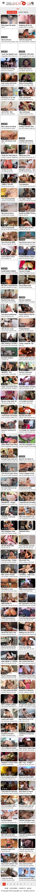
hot (5, 316)
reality (31, 128)
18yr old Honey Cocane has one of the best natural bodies (27, 112)
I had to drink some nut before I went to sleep (27, 358)
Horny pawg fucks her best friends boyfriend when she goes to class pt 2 (9, 777)
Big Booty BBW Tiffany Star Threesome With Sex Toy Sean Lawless (27, 213)
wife (4, 518)
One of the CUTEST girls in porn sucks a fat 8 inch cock (26, 864)
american (31, 865)
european (14, 475)
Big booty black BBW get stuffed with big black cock (26, 777)
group (29, 142)
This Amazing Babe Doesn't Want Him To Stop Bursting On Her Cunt (8, 199)
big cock (14, 56)
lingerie (30, 171)
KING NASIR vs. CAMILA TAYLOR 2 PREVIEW (7, 603)
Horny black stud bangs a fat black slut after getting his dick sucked (26, 285)
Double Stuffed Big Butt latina (8, 69)
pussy (23, 41)
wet (2, 99)
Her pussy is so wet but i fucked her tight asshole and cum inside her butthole (8, 98)
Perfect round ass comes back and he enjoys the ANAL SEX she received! (26, 372)
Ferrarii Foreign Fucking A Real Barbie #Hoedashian (26, 271)
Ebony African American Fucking (7, 40)
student (31, 27)
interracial (28, 374)
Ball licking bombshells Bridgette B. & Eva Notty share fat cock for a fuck (27, 676)
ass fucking (27, 85)
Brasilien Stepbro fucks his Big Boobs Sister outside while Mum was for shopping (8, 358)
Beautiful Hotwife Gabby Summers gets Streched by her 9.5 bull (9, 734)
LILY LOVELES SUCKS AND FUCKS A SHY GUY (8, 748)
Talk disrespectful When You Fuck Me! (26, 40)
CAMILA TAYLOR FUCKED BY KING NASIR (7, 184)
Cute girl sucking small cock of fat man (27, 835)
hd (4, 27)
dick (25, 27)
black (23, 157)
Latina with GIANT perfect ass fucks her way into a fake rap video (9, 719)
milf (5, 41)
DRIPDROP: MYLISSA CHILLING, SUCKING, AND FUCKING (26, 54)
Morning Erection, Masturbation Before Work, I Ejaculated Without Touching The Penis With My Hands (9, 213)
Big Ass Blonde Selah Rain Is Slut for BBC (8, 676)
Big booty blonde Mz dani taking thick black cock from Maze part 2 (9, 647)
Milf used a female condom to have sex (8, 575)
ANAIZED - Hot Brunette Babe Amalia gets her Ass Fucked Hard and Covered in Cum (8, 372)
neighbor (21, 302)
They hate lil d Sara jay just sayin (9, 791)
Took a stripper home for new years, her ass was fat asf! (27, 473)
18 (28, 27)
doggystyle (4, 56)
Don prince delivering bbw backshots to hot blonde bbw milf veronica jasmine (9, 314)
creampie (32, 41)
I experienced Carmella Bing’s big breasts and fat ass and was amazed (27, 502)
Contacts (22, 888)
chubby (21, 461)
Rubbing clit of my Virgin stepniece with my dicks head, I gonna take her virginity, (27, 25)
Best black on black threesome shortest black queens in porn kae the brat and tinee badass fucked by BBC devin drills (27, 791)
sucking (21, 836)
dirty (29, 750)
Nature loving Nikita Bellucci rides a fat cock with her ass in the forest (26, 83)
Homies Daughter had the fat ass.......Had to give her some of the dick (26, 820)
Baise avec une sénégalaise (24, 155)
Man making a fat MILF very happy (9, 343)
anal (32, 85)
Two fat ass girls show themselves (9, 473)
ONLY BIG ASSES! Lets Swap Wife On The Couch (27, 517)
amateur (21, 27)
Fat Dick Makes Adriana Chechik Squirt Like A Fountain (9, 820)
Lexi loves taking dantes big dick (25, 647)
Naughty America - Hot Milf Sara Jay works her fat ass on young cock (27, 170)
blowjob (25, 142)
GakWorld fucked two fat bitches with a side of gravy (27, 734)
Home (6, 888)
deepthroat (15, 157)
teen (8, 215)
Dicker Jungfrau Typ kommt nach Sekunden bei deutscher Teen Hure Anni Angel (27, 343)
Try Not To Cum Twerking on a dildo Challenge (8, 170)
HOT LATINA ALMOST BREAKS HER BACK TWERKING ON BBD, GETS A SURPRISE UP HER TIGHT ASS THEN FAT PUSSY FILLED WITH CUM (9, 705)
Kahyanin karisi (24, 531)
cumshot (12, 114)
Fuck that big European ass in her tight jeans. (27, 618)
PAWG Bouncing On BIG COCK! (8, 618)
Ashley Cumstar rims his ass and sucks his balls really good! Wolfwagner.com (26, 126)
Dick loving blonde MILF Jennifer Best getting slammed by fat (8, 228)
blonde (26, 171)
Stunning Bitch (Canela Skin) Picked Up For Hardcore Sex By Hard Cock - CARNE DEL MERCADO (27, 387)
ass (17, 41)
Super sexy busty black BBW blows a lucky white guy (9, 387)
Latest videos (23, 12)
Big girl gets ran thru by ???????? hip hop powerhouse (26, 228)
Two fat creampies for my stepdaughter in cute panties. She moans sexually (27, 445)
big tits (23, 70)
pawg (3, 85)
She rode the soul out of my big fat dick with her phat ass (27, 546)
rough (13, 461)
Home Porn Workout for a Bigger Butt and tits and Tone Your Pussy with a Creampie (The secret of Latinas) (27, 690)
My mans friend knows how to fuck (9, 285)
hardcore (8, 128)
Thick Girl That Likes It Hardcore (9, 155)
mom (30, 56)
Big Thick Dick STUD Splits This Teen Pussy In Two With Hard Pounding (27, 719)
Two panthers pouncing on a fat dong (25, 184)
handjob (12, 504)
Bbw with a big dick (8, 835)
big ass (13, 41)
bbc (20, 41)
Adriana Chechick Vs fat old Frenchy (8, 430)
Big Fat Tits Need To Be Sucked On (26, 459)
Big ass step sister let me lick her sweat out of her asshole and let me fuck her (9, 401)
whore (10, 56)
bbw (31, 157)
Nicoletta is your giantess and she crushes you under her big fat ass (9, 589)
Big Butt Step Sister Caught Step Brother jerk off (8, 300)
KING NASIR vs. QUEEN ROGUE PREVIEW (9, 661)
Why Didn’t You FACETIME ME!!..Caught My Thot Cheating (26, 560)
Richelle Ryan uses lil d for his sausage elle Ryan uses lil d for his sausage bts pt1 (9, 459)
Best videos (12, 12)
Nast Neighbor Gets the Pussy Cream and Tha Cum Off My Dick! (9, 531)
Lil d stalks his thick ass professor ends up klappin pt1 (27, 401)
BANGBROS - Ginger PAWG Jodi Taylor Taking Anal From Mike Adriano (9, 502)
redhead (6, 258)
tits (20, 70)
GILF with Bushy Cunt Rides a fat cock (8, 141)
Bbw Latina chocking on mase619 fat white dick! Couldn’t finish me (9, 126)
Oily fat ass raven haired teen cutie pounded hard (7, 329)
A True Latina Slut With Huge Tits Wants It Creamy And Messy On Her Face (9, 690)
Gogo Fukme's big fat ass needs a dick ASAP (27, 314)
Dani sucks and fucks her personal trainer (9, 83)
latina (2, 70)
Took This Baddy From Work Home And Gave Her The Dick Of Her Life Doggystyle (9, 54)
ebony (9, 41)
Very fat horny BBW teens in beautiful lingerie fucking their (8, 242)
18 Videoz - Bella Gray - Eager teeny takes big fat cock (27, 575)
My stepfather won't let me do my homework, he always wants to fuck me (27, 603)
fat (2, 27)
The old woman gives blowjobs (26, 849)
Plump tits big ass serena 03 (25, 69)
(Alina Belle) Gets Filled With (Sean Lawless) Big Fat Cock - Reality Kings (9, 445)
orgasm (10, 533)
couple (14, 533)
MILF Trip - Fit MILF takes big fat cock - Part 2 (26, 763)
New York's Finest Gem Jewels (27, 748)
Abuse (29, 888)
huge (15, 287)
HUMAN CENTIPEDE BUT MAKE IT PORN (26, 141)
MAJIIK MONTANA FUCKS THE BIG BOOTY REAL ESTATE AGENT (8, 546)
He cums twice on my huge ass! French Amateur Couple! (8, 488)
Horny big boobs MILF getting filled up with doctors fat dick (27, 878)
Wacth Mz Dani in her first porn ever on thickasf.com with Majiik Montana (8, 632)
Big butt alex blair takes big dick (25, 416)
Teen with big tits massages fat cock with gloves (26, 98)
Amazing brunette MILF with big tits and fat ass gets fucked (26, 488)
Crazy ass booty (7, 878)
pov (31, 475)
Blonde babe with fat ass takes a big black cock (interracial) (26, 806)
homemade (27, 200)
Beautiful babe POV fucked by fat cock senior (8, 849)
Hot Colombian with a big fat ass (8, 806)
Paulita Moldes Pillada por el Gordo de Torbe (27, 257)
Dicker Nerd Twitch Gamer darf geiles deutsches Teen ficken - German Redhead (9, 257)
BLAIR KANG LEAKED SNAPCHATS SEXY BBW (8, 271)
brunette (6, 374)
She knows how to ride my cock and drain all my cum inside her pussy (27, 242)
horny (5, 244)
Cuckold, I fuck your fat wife (8, 517)
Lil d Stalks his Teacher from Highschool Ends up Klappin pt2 (27, 430)
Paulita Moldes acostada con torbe (26, 329)
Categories (14, 888)
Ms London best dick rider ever (26, 661)
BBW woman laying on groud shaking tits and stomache (27, 589)
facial (23, 374)
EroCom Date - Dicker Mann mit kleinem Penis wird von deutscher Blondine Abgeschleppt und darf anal (9, 560)
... (27, 884)
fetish (16, 273)
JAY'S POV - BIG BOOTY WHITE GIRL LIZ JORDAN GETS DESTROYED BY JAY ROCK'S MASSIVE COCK (8, 112)
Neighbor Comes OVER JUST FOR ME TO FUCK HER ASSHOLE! (9, 763)
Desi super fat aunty (8, 25)
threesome (10, 70)
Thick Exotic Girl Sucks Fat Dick (9, 416)
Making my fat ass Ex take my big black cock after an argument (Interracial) (27, 632)
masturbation (8, 273)
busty (5, 388)
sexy (2, 41)
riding (20, 244)
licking (13, 446)
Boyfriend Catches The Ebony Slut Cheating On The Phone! (9, 864)
